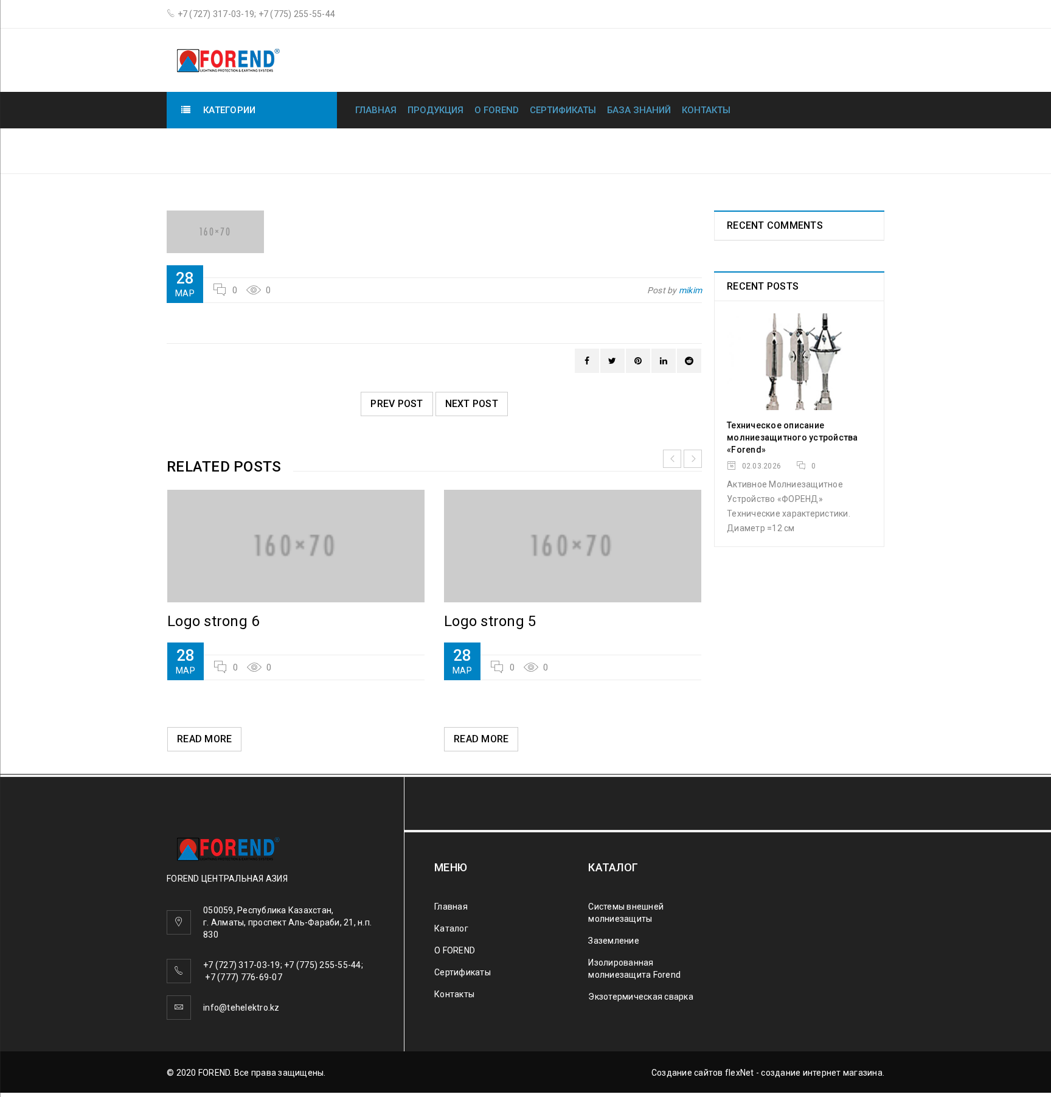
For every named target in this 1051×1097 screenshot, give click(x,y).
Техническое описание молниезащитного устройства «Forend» (792, 437)
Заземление (613, 941)
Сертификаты (563, 110)
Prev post (396, 403)
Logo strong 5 (490, 621)
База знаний (639, 110)
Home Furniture (712, 150)
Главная (376, 110)
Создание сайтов (687, 1073)
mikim (690, 290)
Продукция (435, 110)
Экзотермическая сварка (640, 996)
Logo (783, 150)
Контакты (706, 110)
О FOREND (496, 110)
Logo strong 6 (213, 621)
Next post (471, 403)
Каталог (451, 928)
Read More (204, 739)
